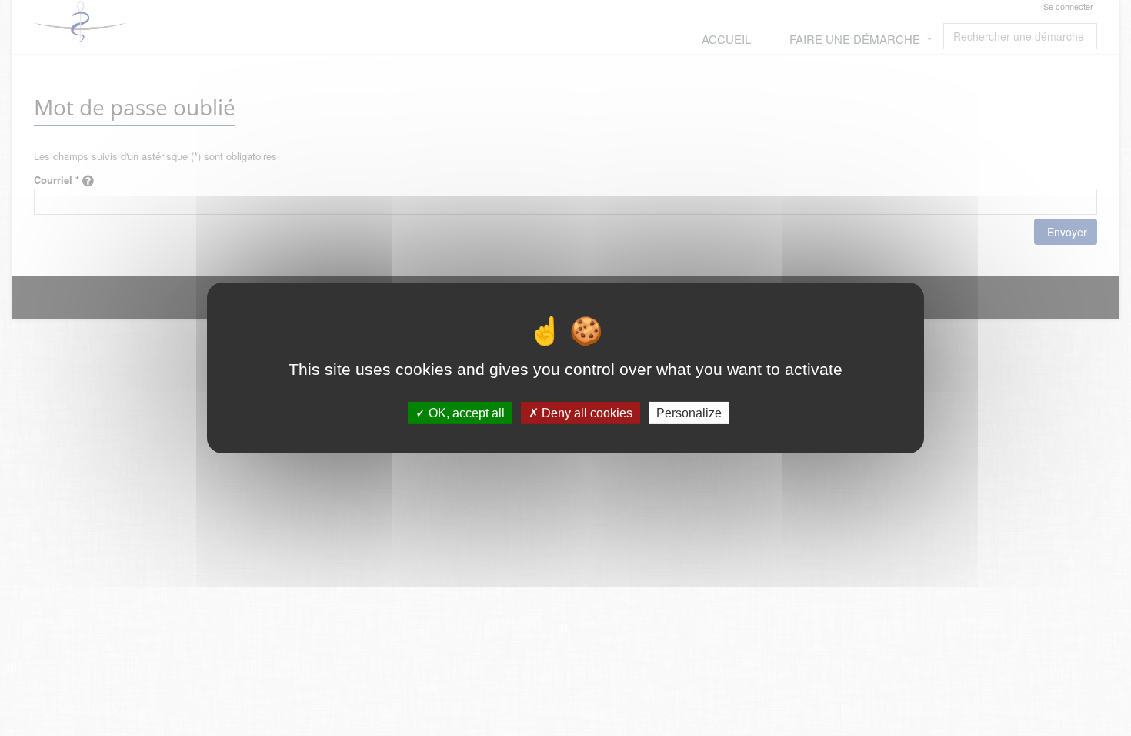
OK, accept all (465, 413)
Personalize (689, 413)
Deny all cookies (585, 413)
